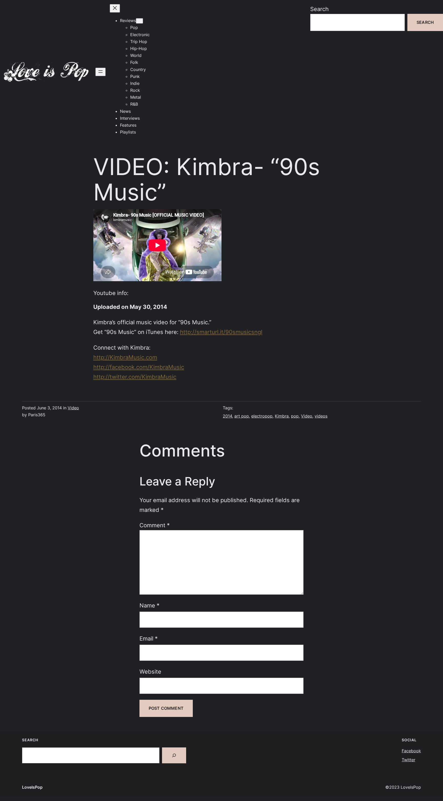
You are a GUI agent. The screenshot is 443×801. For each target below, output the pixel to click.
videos (321, 416)
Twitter (408, 759)
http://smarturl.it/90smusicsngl (221, 331)
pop (295, 416)
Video (73, 407)
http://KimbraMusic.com (125, 357)
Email (148, 638)
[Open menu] (100, 72)
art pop (241, 416)
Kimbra (282, 416)
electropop (262, 416)
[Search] (174, 755)
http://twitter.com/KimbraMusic (134, 376)
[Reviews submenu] (139, 21)
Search (319, 8)
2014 (227, 416)
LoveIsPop (32, 787)
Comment (154, 525)
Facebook (411, 750)
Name (149, 605)
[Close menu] (115, 8)
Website (150, 671)
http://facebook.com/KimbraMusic (138, 366)
